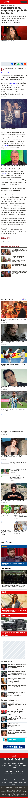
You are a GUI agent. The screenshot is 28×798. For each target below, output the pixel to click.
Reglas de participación (20, 782)
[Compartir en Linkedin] (22, 64)
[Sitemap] (23, 759)
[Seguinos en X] (12, 759)
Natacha (4, 173)
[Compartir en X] (15, 64)
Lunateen (23, 765)
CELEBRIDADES (4, 5)
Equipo (10, 782)
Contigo (20, 771)
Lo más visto (6, 661)
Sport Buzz (8, 776)
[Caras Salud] (14, 741)
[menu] (2, 2)
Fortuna (4, 765)
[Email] (25, 64)
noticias (14, 547)
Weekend (9, 765)
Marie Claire (21, 763)
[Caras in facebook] (9, 759)
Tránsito (14, 784)
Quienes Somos (14, 780)
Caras (15, 771)
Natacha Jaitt (5, 241)
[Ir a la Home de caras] (6, 2)
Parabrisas (17, 765)
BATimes (14, 767)
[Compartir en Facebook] (12, 64)
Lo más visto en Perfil (10, 700)
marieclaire (14, 569)
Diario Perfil (7, 763)
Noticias (14, 763)
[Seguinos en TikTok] (16, 759)
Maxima (20, 776)
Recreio (15, 776)
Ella (6, 145)
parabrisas (14, 616)
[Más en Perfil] (9, 542)
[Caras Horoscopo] (14, 748)
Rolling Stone (20, 774)
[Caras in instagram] (5, 759)
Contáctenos (23, 780)
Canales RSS (5, 780)
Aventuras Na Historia (10, 774)
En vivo (24, 2)
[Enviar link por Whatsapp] (18, 64)
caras (14, 592)
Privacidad (4, 782)
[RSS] (19, 759)
